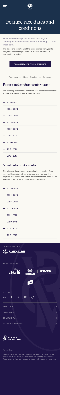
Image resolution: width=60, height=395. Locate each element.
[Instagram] (25, 297)
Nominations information (40, 77)
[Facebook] (11, 297)
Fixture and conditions (18, 77)
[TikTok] (32, 297)
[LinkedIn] (4, 297)
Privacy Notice (8, 350)
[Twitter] (18, 297)
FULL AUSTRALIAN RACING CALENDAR (30, 64)
